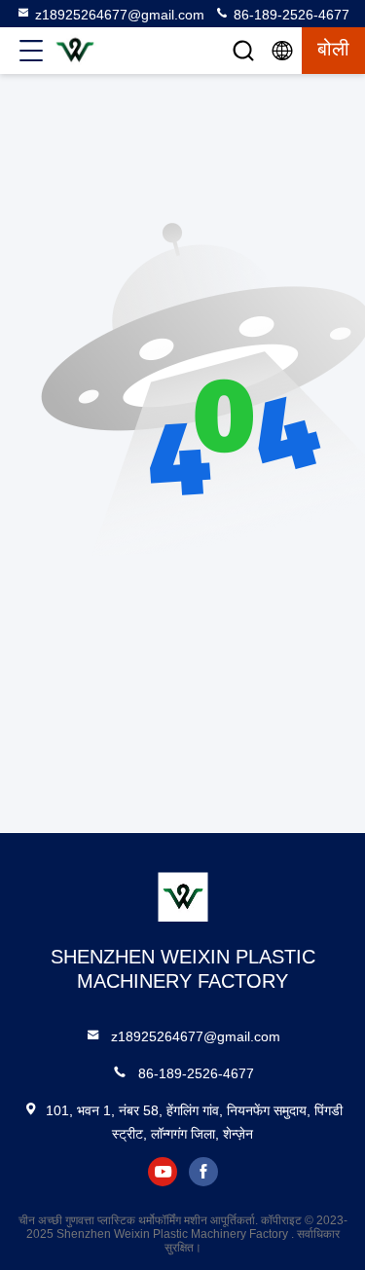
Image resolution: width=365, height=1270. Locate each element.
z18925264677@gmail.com (119, 14)
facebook (203, 1171)
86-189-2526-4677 (289, 14)
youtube (162, 1171)
